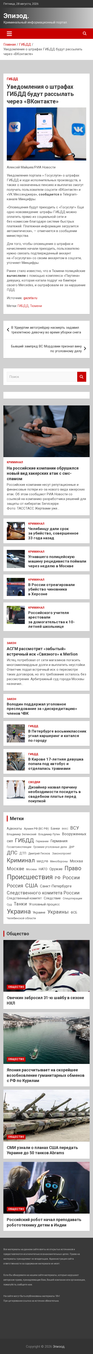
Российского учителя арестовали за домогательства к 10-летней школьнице (51, 619)
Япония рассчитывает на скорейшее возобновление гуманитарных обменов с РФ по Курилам (45, 1075)
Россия (15, 886)
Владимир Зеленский (21, 834)
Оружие (56, 869)
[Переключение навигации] (9, 33)
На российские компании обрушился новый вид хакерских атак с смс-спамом (43, 473)
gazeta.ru (30, 298)
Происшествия (30, 877)
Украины (58, 912)
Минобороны (59, 861)
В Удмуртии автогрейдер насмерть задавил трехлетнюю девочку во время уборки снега (46, 330)
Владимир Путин (49, 834)
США (31, 885)
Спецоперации (72, 898)
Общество (18, 933)
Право (73, 868)
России (71, 877)
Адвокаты (14, 828)
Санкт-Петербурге (56, 886)
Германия (59, 841)
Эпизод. (16, 16)
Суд (9, 904)
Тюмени (36, 306)
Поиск (81, 377)
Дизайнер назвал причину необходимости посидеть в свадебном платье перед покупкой (54, 794)
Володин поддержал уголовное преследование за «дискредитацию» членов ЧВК (42, 709)
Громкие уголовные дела (50, 847)
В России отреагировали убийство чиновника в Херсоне (51, 589)
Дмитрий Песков (39, 853)
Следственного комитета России (43, 893)
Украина (19, 911)
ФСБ (74, 912)
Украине (39, 912)
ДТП (22, 853)
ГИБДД (12, 79)
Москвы (31, 869)
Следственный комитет (24, 898)
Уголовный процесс (44, 904)
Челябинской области (21, 918)
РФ (57, 877)
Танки (20, 904)
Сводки (34, 782)
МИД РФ (42, 861)
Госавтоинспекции (19, 847)
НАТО (43, 869)
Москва (76, 861)
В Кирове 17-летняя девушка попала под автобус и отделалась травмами (55, 764)
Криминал (15, 462)
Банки (55, 828)
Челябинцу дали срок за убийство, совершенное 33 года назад (53, 533)
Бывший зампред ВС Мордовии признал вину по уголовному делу (46, 348)
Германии (42, 841)
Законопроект (61, 853)
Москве (15, 868)
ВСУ (74, 828)
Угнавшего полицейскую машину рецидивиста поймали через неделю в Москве (57, 561)
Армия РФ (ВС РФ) (36, 828)
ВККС (65, 828)
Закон (11, 643)
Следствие (52, 898)
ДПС (12, 853)
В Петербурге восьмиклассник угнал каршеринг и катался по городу (57, 736)
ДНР (71, 847)
